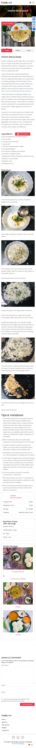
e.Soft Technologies (18, 744)
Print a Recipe (24, 134)
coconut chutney (10, 91)
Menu (30, 2)
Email (3, 692)
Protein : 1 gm (7, 537)
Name (3, 685)
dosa (29, 94)
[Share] (34, 29)
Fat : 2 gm (6, 533)
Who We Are (5, 725)
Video (28, 50)
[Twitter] (34, 22)
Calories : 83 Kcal (8, 526)
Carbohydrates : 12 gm (10, 530)
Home (3, 719)
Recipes (4, 728)
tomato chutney (25, 91)
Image (7, 50)
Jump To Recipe (8, 23)
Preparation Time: (18, 505)
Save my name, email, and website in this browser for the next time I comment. (15, 700)
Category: (18, 512)
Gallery (18, 50)
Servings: (18, 509)
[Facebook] (34, 18)
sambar (4, 127)
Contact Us (5, 730)
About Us (4, 722)
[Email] (34, 25)
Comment (5, 665)
